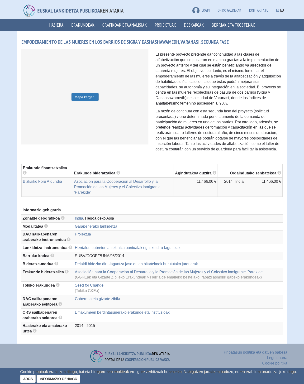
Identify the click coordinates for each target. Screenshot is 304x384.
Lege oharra (277, 358)
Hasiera (56, 25)
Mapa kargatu (85, 97)
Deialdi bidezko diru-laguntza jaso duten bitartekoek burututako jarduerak (136, 264)
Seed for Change (89, 285)
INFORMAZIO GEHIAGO (58, 379)
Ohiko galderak (229, 10)
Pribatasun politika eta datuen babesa (255, 352)
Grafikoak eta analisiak (124, 25)
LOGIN (206, 10)
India (79, 218)
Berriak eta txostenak (233, 25)
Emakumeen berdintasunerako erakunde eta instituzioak (122, 312)
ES (278, 10)
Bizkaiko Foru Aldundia (42, 181)
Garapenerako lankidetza (96, 226)
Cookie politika (274, 363)
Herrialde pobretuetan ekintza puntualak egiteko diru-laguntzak (127, 248)
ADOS (28, 379)
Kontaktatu (258, 10)
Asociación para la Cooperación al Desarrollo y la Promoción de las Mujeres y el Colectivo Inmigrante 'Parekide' (117, 186)
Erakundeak (83, 25)
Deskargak (194, 25)
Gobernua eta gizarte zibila (97, 299)
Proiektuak (165, 25)
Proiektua (83, 234)
